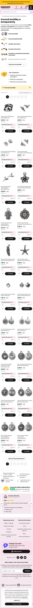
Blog (24, 533)
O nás (24, 526)
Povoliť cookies (16, 604)
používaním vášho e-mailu (22, 574)
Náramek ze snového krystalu (18, 82)
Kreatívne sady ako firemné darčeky (8, 535)
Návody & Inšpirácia (24, 536)
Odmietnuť (17, 600)
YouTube (25, 557)
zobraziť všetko (26, 491)
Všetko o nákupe (8, 523)
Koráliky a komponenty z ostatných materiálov (15, 16)
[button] (16, 87)
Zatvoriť (32, 2)
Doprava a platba (9, 526)
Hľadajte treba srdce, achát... (9, 12)
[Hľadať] (30, 12)
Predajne (8, 532)
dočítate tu (25, 597)
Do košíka (10, 131)
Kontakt (9, 529)
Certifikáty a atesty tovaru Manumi (24, 530)
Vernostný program (24, 523)
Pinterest (21, 557)
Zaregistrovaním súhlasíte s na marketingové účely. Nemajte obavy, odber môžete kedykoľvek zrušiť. (16, 576)
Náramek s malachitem (16, 79)
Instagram (18, 557)
